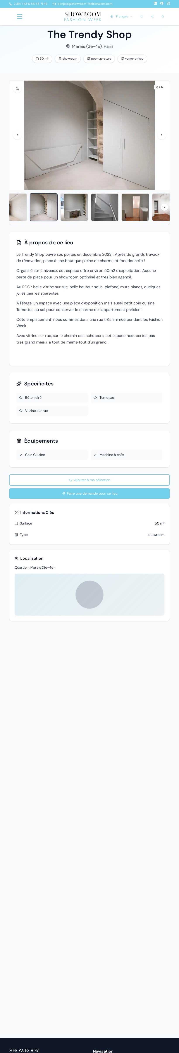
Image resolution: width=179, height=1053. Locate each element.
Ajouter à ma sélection (92, 480)
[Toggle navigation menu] (20, 17)
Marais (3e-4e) (87, 46)
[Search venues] (162, 16)
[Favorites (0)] (141, 16)
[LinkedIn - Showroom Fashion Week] (155, 4)
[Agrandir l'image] (17, 88)
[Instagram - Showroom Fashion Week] (168, 4)
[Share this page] (152, 16)
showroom (156, 534)
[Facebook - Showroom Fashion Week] (161, 4)
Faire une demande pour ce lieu (92, 493)
